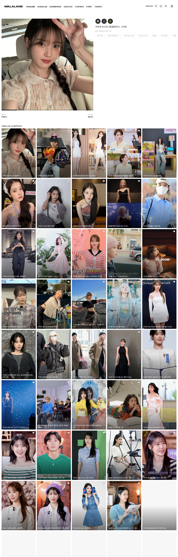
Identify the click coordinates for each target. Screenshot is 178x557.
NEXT (90, 117)
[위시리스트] (161, 6)
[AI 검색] (156, 6)
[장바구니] (172, 6)
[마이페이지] (166, 6)
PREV (4, 117)
